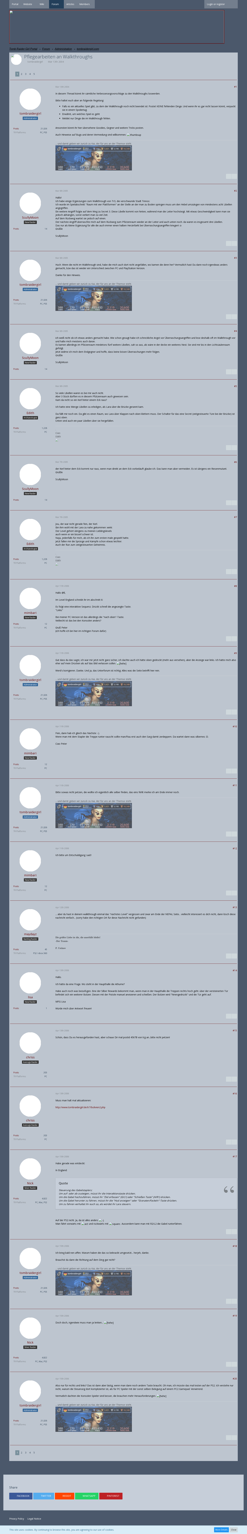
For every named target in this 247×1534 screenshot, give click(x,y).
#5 (235, 386)
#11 (235, 785)
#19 (235, 1315)
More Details (221, 1529)
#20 (235, 1378)
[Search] (232, 4)
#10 (235, 726)
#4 (235, 331)
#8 (235, 586)
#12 (235, 848)
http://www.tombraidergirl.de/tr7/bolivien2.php (80, 1107)
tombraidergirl (35, 61)
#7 (235, 517)
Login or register (216, 4)
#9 (235, 653)
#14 (235, 970)
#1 (235, 86)
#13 (235, 907)
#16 (235, 1093)
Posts (16, 128)
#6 (235, 462)
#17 (235, 1156)
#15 (235, 1030)
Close (233, 1529)
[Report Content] (234, 176)
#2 (235, 190)
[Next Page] (38, 74)
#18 (235, 1246)
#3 (235, 257)
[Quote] (228, 176)
